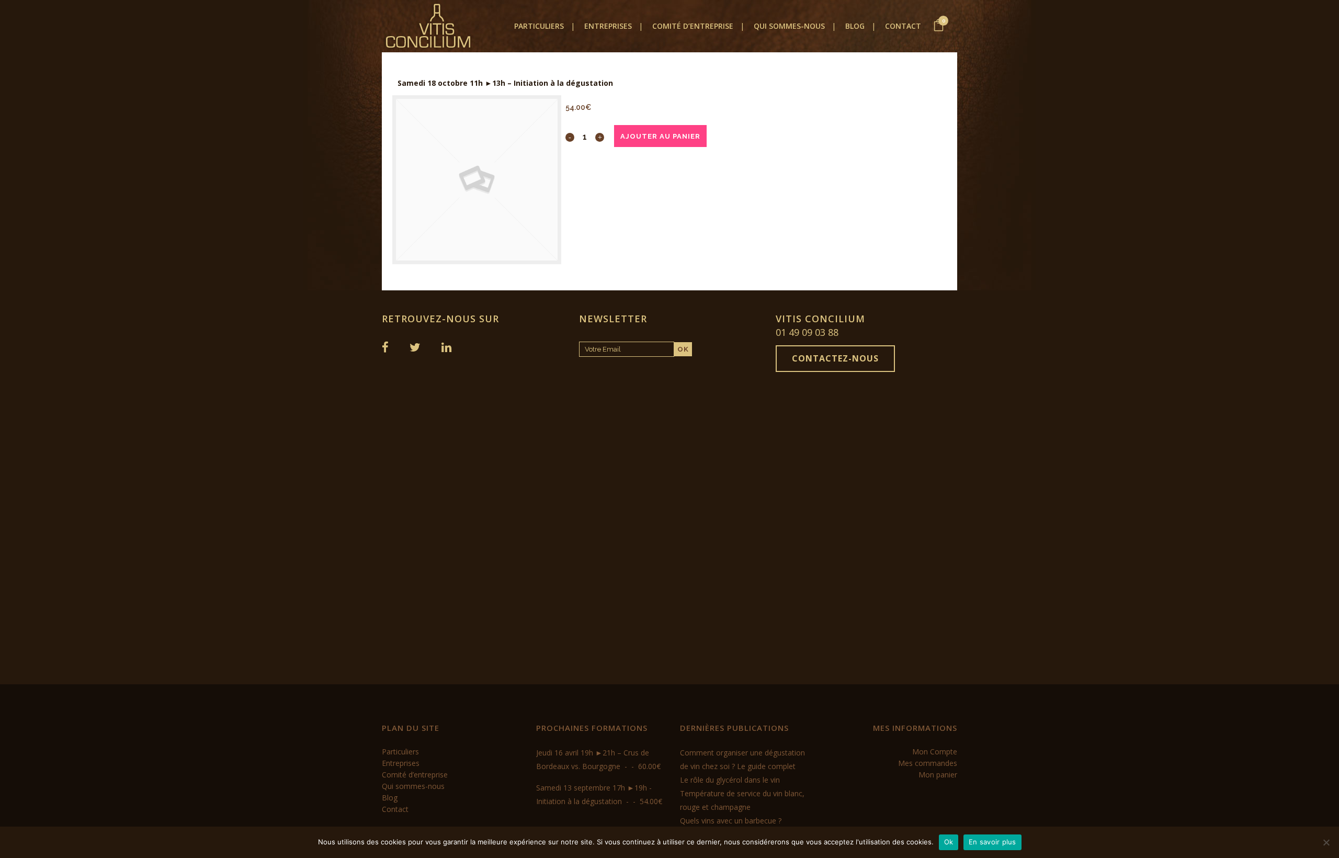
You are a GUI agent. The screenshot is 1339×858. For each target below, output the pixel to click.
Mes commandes (927, 763)
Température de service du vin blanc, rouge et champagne (742, 800)
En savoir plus (992, 842)
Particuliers (400, 752)
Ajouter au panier (660, 136)
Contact (395, 809)
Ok (949, 842)
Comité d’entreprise (415, 775)
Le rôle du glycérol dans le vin (730, 780)
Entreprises (400, 763)
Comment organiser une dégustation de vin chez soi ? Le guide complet (742, 759)
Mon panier (937, 775)
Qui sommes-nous (413, 786)
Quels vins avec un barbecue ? (730, 821)
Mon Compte (934, 752)
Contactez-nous (835, 358)
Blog (390, 798)
